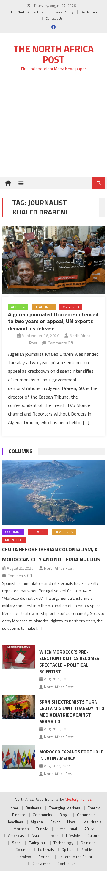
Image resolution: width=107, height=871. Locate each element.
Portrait (44, 857)
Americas (16, 836)
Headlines (43, 307)
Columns (20, 451)
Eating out (37, 843)
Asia (35, 836)
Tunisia (42, 829)
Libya (71, 822)
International (66, 829)
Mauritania (92, 822)
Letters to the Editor (75, 857)
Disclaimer (89, 12)
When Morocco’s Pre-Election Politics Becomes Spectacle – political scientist (69, 661)
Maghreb (70, 307)
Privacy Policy (62, 12)
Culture (93, 836)
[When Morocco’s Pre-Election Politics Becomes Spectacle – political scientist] (18, 657)
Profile (86, 850)
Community (42, 815)
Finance (18, 815)
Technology (63, 843)
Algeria (18, 307)
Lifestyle (73, 836)
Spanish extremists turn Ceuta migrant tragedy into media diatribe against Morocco (71, 711)
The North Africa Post (27, 12)
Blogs (64, 815)
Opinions (88, 843)
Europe (38, 532)
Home (13, 808)
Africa (89, 829)
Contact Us (53, 18)
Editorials (46, 850)
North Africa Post (58, 568)
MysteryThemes (78, 799)
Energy (94, 808)
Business (33, 808)
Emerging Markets (64, 808)
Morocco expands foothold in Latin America (71, 755)
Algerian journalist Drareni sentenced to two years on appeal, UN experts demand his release (53, 321)
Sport (16, 843)
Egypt (55, 822)
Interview (23, 857)
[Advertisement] (53, 127)
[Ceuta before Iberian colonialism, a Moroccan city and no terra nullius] (53, 492)
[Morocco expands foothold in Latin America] (18, 757)
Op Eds (67, 850)
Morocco (14, 540)
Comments (86, 815)
